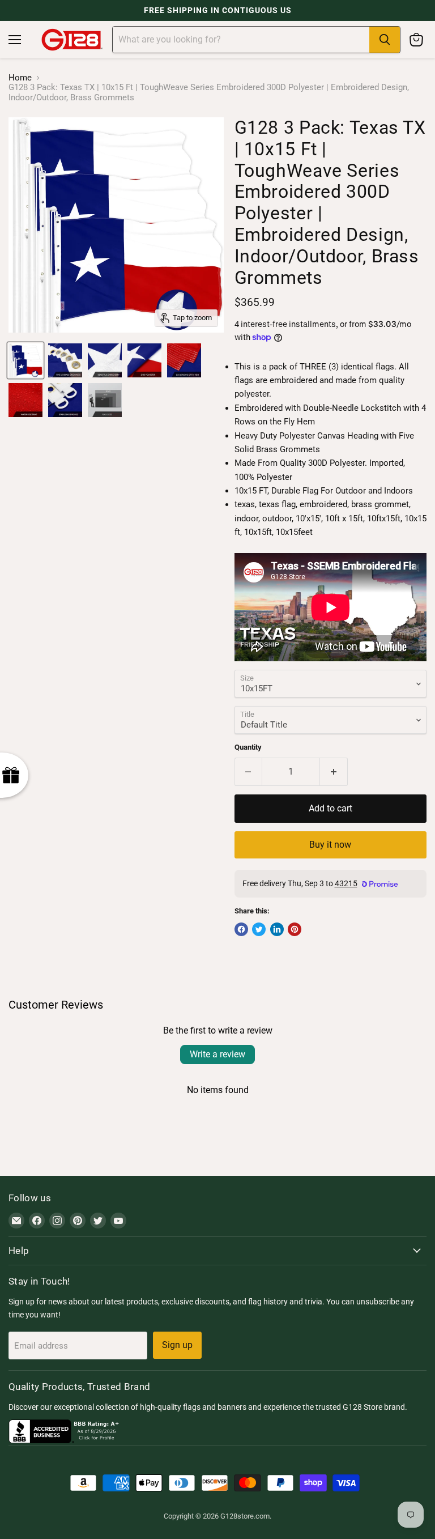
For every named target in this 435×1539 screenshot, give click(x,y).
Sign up (177, 1345)
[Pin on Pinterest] (294, 929)
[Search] (384, 40)
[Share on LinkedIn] (277, 929)
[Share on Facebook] (241, 929)
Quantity (248, 747)
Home (20, 78)
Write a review (217, 1054)
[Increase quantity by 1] (334, 772)
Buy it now (330, 844)
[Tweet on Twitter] (259, 929)
